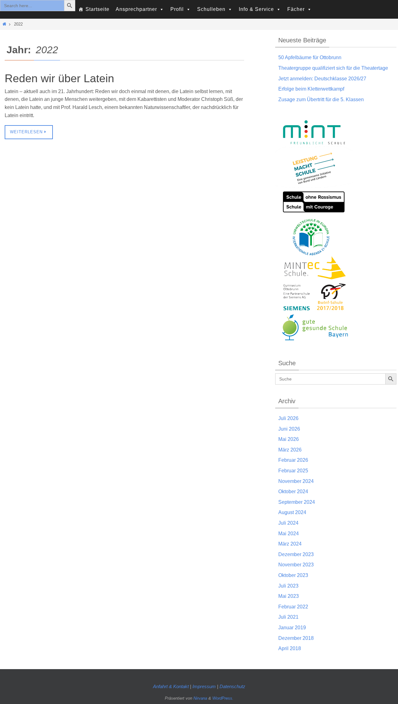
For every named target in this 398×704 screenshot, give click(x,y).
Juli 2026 (288, 418)
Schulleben (211, 9)
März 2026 (290, 449)
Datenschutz (232, 686)
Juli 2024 (288, 523)
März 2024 (290, 543)
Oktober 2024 (293, 491)
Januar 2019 (292, 627)
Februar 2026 (293, 460)
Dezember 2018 (296, 638)
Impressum (204, 686)
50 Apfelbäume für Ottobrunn (309, 57)
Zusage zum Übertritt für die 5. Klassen (321, 99)
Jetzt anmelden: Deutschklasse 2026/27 (322, 78)
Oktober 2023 (293, 575)
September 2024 (296, 502)
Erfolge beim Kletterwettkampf (311, 89)
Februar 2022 (293, 606)
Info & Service (256, 9)
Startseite (97, 9)
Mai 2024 (288, 533)
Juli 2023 (288, 585)
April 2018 (289, 648)
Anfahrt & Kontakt (171, 686)
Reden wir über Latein (59, 78)
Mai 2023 (288, 596)
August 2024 (292, 512)
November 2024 (296, 481)
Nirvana (200, 698)
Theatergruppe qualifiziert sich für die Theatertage (333, 68)
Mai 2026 (288, 439)
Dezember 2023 (296, 554)
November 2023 (296, 564)
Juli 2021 (288, 617)
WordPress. (223, 698)
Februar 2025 (293, 470)
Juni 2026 (289, 429)
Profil (177, 9)
